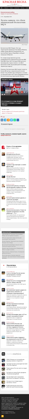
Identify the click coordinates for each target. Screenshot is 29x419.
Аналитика (16, 8)
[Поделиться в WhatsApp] (14, 120)
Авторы (22, 8)
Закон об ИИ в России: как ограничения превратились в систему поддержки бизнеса (15, 325)
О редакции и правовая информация (10, 408)
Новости (6, 8)
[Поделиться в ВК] (2, 120)
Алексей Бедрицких (10, 271)
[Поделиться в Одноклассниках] (8, 120)
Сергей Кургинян (10, 152)
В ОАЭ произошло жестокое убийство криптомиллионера (14, 386)
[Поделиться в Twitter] (11, 120)
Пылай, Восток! (10, 177)
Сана (3, 116)
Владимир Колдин (10, 184)
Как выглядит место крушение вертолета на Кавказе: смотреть (15, 377)
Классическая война (7, 12)
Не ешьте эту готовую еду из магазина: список (14, 381)
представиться (6, 135)
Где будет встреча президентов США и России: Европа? (16, 364)
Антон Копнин (9, 313)
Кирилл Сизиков (10, 288)
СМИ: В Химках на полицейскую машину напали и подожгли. (15, 360)
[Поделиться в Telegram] (5, 120)
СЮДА (6, 413)
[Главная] (14, 3)
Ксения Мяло (9, 196)
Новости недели (10, 163)
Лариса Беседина (10, 208)
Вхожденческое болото (13, 154)
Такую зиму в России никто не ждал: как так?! (16, 368)
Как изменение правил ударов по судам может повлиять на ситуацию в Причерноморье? (16, 291)
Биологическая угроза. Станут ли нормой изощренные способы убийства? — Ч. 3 (16, 211)
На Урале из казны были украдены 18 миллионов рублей (16, 373)
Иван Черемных (9, 279)
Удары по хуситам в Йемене (9, 14)
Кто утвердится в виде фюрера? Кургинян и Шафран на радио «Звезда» (12, 103)
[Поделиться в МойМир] (18, 120)
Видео (11, 8)
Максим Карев (9, 175)
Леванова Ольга (10, 302)
